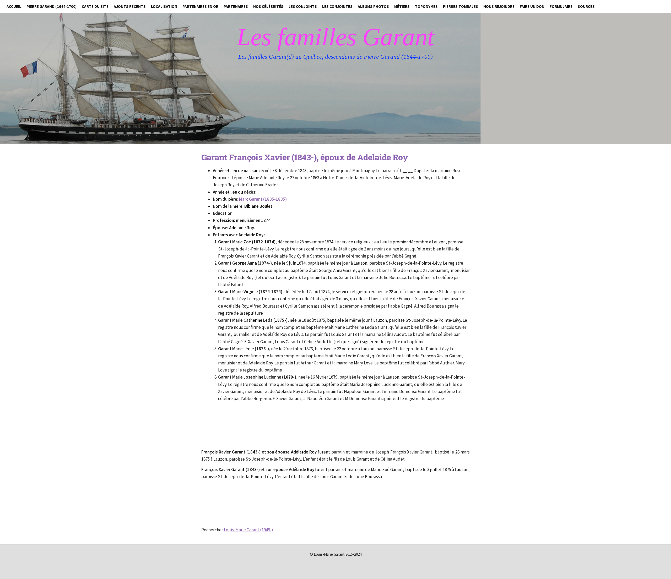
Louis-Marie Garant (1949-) (248, 530)
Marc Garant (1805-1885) (263, 199)
